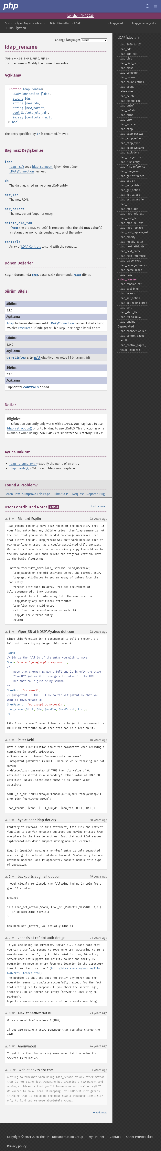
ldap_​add (125, 49)
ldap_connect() (42, 167)
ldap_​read (126, 274)
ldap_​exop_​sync (130, 143)
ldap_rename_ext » (144, 23)
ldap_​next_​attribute (132, 246)
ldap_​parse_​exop (130, 260)
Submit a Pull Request (68, 494)
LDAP (77, 23)
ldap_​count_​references (127, 89)
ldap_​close (126, 68)
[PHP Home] (11, 6)
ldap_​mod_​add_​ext (132, 213)
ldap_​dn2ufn (127, 105)
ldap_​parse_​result (131, 270)
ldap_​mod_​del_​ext (131, 223)
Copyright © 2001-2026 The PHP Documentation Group (45, 1137)
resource (24, 328)
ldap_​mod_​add (129, 209)
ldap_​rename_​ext (131, 284)
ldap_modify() (19, 468)
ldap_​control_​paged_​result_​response (133, 348)
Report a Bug (95, 494)
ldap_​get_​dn (127, 180)
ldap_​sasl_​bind (129, 288)
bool (16, 113)
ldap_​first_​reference (132, 166)
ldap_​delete (127, 96)
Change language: (67, 40)
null (48, 117)
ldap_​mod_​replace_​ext (134, 232)
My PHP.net (96, 1137)
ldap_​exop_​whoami (132, 148)
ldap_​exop (126, 129)
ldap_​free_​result (130, 171)
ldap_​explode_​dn (130, 152)
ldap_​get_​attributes (132, 176)
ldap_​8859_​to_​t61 (130, 44)
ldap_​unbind (127, 321)
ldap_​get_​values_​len (132, 199)
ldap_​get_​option (130, 190)
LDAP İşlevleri (17, 28)
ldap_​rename (128, 279)
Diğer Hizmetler (59, 23)
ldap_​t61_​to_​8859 (130, 317)
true (15, 228)
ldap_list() (16, 167)
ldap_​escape (128, 124)
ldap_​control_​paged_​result (133, 338)
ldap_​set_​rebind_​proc (133, 303)
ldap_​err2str (127, 110)
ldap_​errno (126, 115)
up (7, 519)
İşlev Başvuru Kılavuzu (31, 23)
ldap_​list (125, 204)
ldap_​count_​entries (132, 82)
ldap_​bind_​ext (128, 63)
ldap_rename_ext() (23, 463)
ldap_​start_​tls (128, 312)
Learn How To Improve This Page (27, 494)
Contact (115, 1137)
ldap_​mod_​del (128, 218)
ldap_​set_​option (130, 298)
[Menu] (155, 6)
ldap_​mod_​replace (131, 227)
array (18, 117)
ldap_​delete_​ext (130, 101)
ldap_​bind (126, 58)
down (13, 519)
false (77, 275)
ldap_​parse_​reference (133, 265)
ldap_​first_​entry (130, 162)
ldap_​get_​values (130, 195)
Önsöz (8, 23)
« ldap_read (115, 23)
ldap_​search (127, 293)
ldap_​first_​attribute (132, 157)
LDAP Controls (31, 246)
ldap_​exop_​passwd (132, 133)
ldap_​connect (128, 77)
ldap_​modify (127, 237)
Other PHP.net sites (139, 1137)
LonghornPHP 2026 (80, 15)
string (18, 98)
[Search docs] (148, 6)
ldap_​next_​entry (130, 251)
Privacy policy (17, 1146)
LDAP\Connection (26, 94)
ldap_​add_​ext (128, 54)
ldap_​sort (126, 307)
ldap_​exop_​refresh (131, 138)
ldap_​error (126, 119)
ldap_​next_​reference (133, 256)
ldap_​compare (129, 72)
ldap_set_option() (19, 428)
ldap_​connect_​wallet (133, 331)
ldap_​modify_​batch (132, 242)
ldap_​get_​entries (130, 185)
